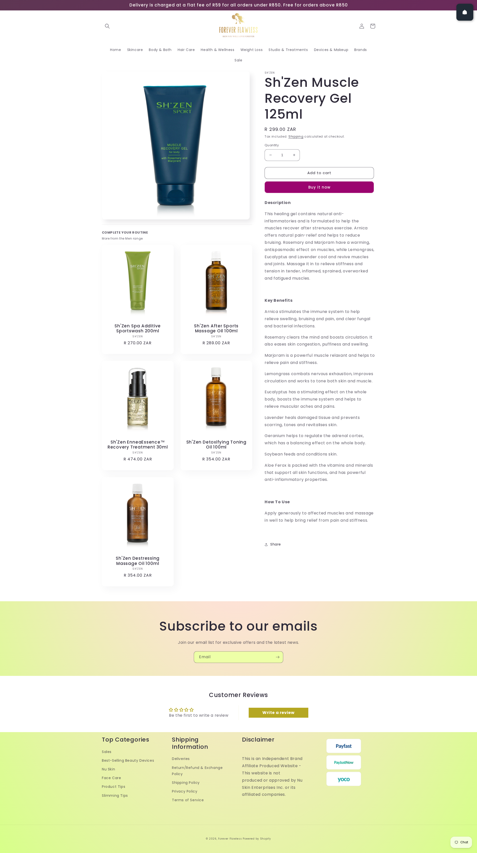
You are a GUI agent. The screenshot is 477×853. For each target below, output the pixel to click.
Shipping (296, 136)
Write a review (278, 712)
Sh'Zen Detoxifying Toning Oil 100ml (216, 445)
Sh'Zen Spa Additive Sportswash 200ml (138, 328)
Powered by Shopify (257, 839)
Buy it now (319, 187)
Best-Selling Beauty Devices (128, 760)
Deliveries (181, 758)
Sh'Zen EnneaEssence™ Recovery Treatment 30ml (138, 445)
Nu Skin (108, 769)
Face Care (111, 777)
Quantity (272, 145)
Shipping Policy (186, 782)
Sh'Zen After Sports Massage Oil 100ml (216, 328)
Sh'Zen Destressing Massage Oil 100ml (137, 561)
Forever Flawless (230, 839)
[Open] (464, 12)
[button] (107, 26)
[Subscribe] (277, 657)
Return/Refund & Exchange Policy (197, 770)
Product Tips (113, 786)
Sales (107, 751)
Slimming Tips (115, 795)
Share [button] (275, 544)
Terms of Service (188, 800)
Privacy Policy (184, 791)
